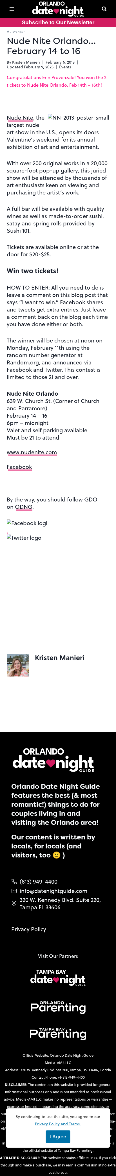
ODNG (23, 507)
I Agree (58, 1136)
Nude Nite (20, 117)
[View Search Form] (104, 9)
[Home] (8, 31)
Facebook (19, 467)
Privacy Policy (28, 929)
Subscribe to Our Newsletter (58, 22)
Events (65, 67)
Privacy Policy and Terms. (58, 1124)
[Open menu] (12, 9)
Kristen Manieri (26, 62)
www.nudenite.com (32, 452)
